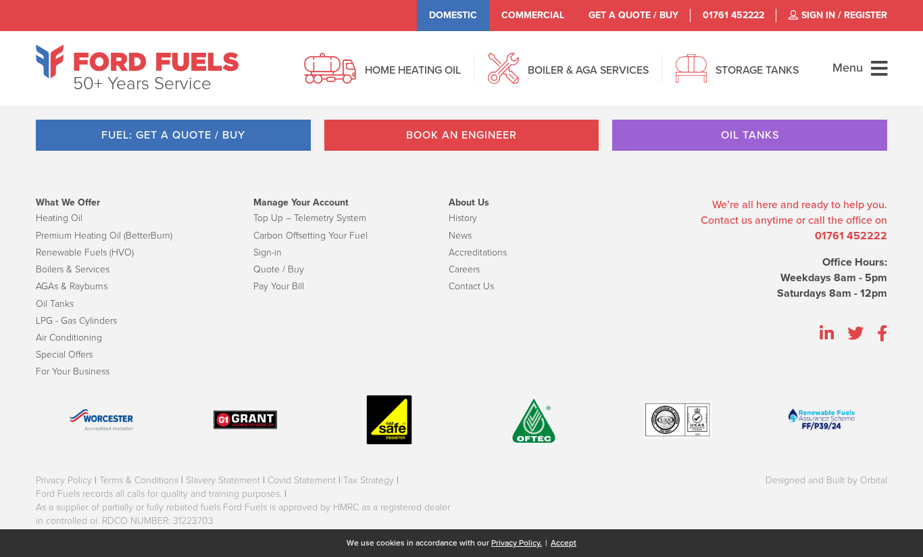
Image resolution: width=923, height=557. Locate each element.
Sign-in (267, 252)
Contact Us (471, 286)
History (463, 218)
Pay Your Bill (278, 286)
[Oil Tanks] (691, 75)
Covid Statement (302, 480)
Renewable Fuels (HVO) (85, 252)
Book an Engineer (461, 135)
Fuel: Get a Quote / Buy (173, 135)
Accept (563, 543)
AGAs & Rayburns (71, 286)
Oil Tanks (750, 135)
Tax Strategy (368, 480)
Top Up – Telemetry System (309, 218)
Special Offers (64, 354)
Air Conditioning (69, 337)
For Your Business (72, 371)
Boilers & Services (72, 269)
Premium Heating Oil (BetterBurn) (104, 235)
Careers (464, 269)
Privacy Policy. (516, 543)
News (460, 235)
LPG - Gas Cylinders (76, 320)
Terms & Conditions (138, 480)
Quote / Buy (278, 269)
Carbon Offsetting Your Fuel (310, 235)
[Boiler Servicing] (503, 75)
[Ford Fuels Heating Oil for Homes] (137, 61)
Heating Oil (59, 218)
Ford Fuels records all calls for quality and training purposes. (159, 494)
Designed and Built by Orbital (826, 480)
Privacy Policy (64, 480)
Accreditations (478, 252)
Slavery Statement (223, 480)
